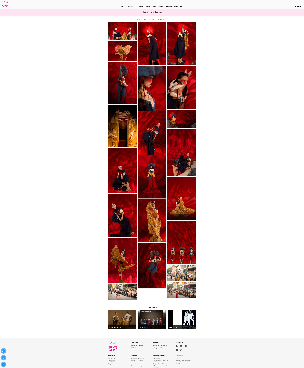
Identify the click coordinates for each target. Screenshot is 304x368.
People (148, 6)
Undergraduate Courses (137, 358)
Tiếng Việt (297, 6)
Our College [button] (131, 6)
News (154, 6)
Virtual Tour (178, 6)
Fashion (152, 19)
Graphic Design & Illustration (161, 364)
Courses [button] (140, 6)
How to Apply (135, 364)
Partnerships (111, 360)
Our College (111, 358)
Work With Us (112, 362)
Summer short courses (137, 360)
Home (122, 6)
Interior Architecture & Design (161, 365)
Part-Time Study (135, 362)
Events (161, 6)
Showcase (169, 6)
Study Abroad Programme (138, 365)
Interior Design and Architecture (185, 362)
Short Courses (180, 364)
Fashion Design (157, 358)
